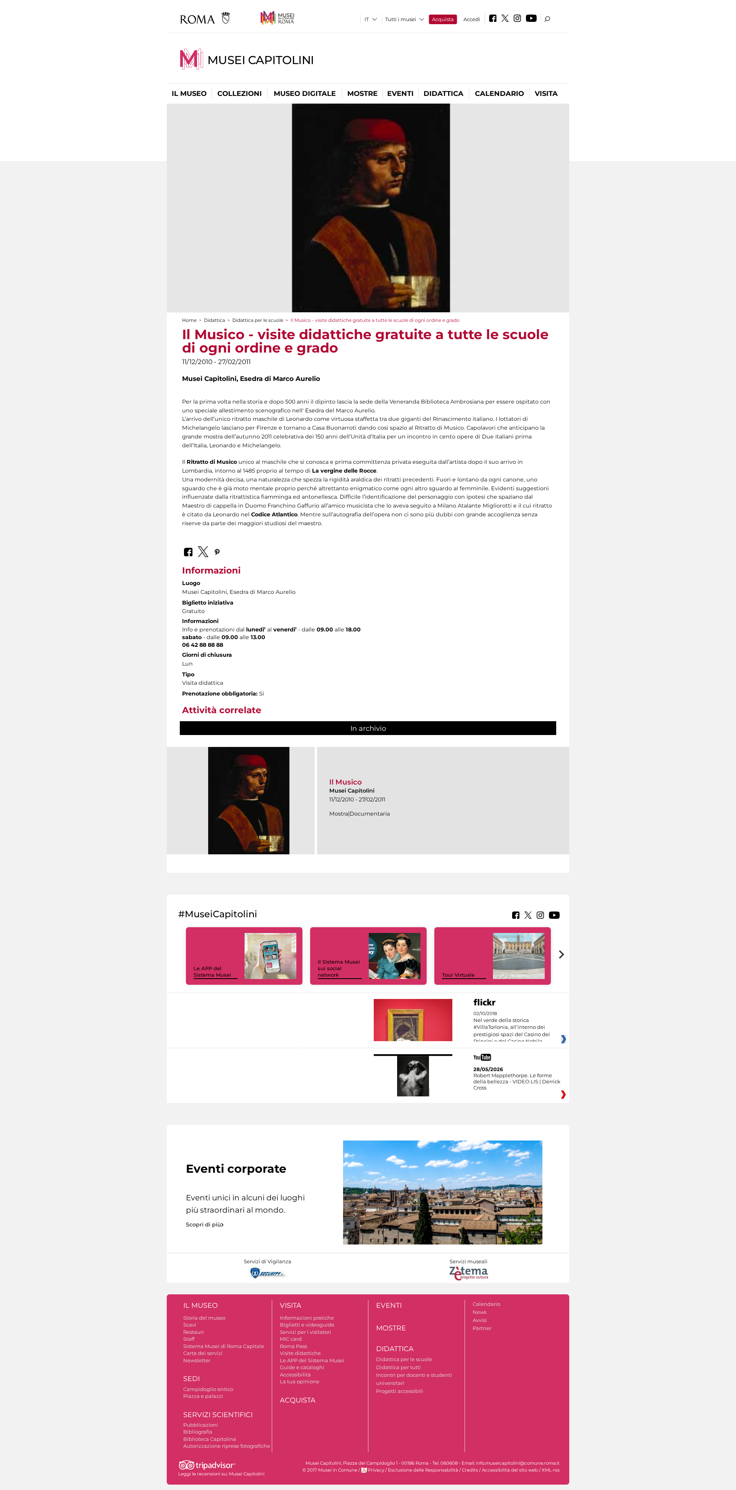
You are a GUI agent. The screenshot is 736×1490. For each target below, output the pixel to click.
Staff (188, 1339)
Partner (482, 1328)
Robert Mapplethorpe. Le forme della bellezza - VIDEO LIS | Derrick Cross (516, 1081)
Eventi (400, 93)
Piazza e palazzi (203, 1396)
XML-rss (551, 1470)
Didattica (443, 93)
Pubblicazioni (200, 1425)
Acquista (443, 19)
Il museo (189, 93)
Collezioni (239, 93)
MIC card (291, 1339)
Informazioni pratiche (307, 1318)
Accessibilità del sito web (510, 1470)
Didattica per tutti (398, 1367)
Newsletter (196, 1360)
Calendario (499, 93)
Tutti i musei (400, 19)
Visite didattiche (300, 1353)
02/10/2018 (511, 1028)
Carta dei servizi (203, 1353)
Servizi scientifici (218, 1414)
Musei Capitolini (260, 60)
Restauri (193, 1332)
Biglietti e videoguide (307, 1325)
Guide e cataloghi (302, 1367)
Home (189, 320)
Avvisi (480, 1320)
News (479, 1312)
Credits (470, 1470)
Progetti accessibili (399, 1391)
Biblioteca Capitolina (209, 1439)
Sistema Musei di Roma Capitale (223, 1346)
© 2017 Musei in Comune (329, 1470)
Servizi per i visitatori (305, 1332)
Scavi (189, 1325)
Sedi (191, 1378)
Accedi (471, 19)
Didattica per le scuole (257, 320)
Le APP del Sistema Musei (212, 971)
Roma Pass (293, 1346)
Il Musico (345, 782)
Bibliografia (197, 1432)
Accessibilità (295, 1374)
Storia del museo (204, 1318)
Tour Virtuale (458, 975)
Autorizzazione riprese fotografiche (226, 1446)
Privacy (376, 1470)
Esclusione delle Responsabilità (423, 1470)
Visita (546, 93)
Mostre (362, 93)
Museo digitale (305, 93)
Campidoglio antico (208, 1389)
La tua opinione (299, 1381)
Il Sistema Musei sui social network (339, 968)
